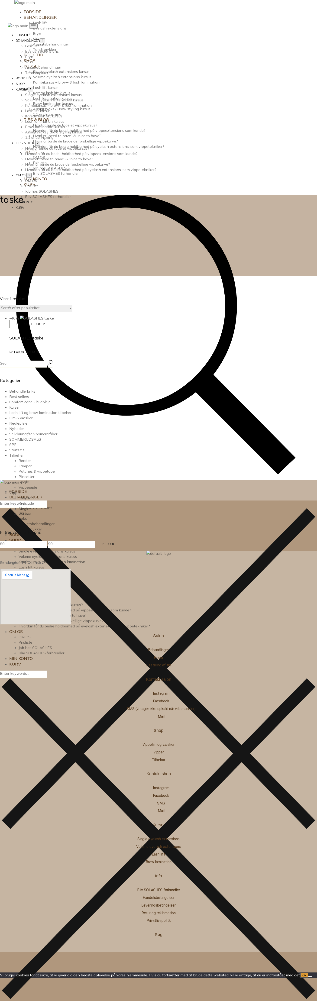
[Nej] (310, 976)
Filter (108, 544)
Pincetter (26, 476)
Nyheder (16, 428)
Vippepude (28, 487)
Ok (304, 975)
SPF (12, 444)
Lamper (25, 466)
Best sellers (19, 396)
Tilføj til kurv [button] (30, 324)
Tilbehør (16, 455)
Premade (26, 503)
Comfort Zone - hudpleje (30, 402)
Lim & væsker (20, 418)
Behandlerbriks (22, 391)
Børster (25, 460)
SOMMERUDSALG (25, 439)
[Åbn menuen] (33, 26)
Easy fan (26, 498)
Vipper (15, 492)
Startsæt (16, 450)
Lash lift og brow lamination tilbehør (40, 412)
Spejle (24, 482)
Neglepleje (18, 423)
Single (24, 508)
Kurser (14, 407)
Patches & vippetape (37, 471)
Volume (25, 514)
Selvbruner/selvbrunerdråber (33, 434)
